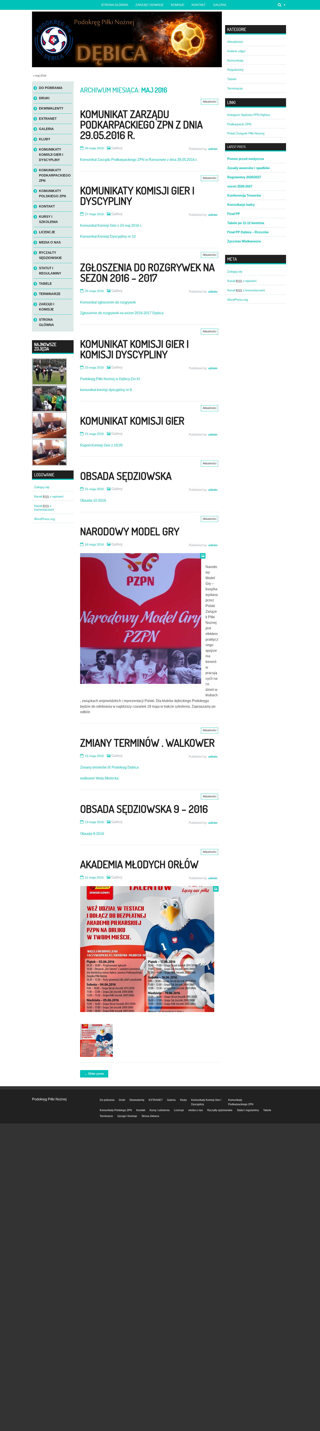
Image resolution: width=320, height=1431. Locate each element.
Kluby (44, 139)
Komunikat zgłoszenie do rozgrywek (108, 302)
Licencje (47, 232)
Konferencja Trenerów (244, 195)
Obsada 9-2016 (92, 834)
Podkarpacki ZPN (239, 124)
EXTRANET (48, 118)
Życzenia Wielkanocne (244, 241)
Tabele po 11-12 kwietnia (245, 223)
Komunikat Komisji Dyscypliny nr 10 (108, 236)
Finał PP (233, 214)
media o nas (50, 242)
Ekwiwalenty (51, 108)
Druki (44, 98)
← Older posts (94, 1073)
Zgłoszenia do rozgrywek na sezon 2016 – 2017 (147, 272)
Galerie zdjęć (236, 51)
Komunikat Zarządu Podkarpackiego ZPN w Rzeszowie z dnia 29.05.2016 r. (138, 159)
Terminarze (50, 294)
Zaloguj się (41, 487)
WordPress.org (44, 519)
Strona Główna (46, 322)
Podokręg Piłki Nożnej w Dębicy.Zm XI (110, 379)
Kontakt (199, 5)
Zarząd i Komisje (149, 5)
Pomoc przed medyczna (245, 159)
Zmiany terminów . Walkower (147, 742)
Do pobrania (50, 88)
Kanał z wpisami (49, 496)
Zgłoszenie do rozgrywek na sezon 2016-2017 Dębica (121, 313)
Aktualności (209, 101)
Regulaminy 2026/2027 (244, 177)
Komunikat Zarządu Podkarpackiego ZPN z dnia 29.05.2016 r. (141, 124)
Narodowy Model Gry (129, 531)
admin (212, 149)
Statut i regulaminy (50, 270)
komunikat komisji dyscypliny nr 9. (106, 390)
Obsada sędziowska (126, 475)
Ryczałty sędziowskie (50, 255)
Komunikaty (235, 60)
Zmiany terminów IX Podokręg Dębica (109, 767)
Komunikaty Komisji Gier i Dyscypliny (137, 195)
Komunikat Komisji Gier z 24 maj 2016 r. (111, 225)
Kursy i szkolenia (48, 219)
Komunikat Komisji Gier (132, 420)
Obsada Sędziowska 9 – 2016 (144, 808)
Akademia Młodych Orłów (139, 864)
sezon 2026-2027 (239, 186)
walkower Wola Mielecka (99, 778)
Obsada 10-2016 (93, 500)
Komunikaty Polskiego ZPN (52, 193)
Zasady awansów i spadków (248, 168)
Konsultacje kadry (241, 204)
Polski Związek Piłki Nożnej (245, 133)
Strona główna (114, 5)
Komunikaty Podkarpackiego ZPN (55, 175)
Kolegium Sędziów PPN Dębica (248, 115)
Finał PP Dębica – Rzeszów (248, 232)
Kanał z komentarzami (44, 507)
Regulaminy (235, 69)
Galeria (219, 5)
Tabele (45, 283)
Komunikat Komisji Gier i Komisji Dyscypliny (134, 349)
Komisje (177, 5)
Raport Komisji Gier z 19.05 (101, 445)
